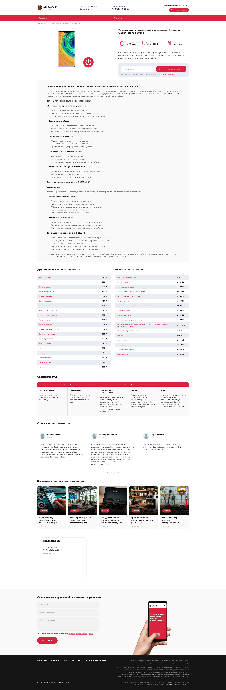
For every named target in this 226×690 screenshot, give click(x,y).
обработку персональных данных (165, 74)
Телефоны (43, 18)
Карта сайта (76, 660)
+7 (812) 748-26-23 (120, 9)
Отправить (47, 640)
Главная (40, 23)
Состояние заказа (179, 10)
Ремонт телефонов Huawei (60, 23)
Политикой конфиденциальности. (177, 684)
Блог (65, 660)
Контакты (55, 660)
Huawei (46, 23)
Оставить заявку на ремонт (171, 69)
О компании (42, 660)
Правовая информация (96, 660)
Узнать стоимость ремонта (175, 5)
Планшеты (118, 18)
